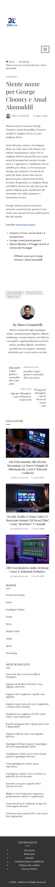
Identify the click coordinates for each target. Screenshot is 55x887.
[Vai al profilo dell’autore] (27, 312)
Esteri (9, 602)
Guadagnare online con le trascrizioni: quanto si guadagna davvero (26, 755)
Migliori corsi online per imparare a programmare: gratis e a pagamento (25, 795)
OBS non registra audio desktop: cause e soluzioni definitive (27, 569)
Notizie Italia (13, 631)
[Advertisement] (33, 22)
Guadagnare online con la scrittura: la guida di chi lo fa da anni (26, 775)
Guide (9, 617)
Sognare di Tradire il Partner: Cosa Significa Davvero (24, 685)
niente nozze (14, 297)
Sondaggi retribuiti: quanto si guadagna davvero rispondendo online (26, 745)
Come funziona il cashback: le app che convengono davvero (26, 805)
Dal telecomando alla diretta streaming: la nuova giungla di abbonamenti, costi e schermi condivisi (27, 467)
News (9, 624)
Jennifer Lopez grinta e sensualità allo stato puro (34, 372)
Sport (9, 646)
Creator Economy (15, 595)
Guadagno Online (15, 609)
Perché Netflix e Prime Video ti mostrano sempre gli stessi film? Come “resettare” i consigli (27, 520)
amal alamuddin (15, 293)
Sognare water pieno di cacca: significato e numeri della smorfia (27, 705)
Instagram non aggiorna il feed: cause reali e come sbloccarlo (25, 715)
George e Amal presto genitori (25, 240)
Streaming (11, 77)
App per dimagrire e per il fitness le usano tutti (21, 394)
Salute (9, 638)
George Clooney (34, 293)
